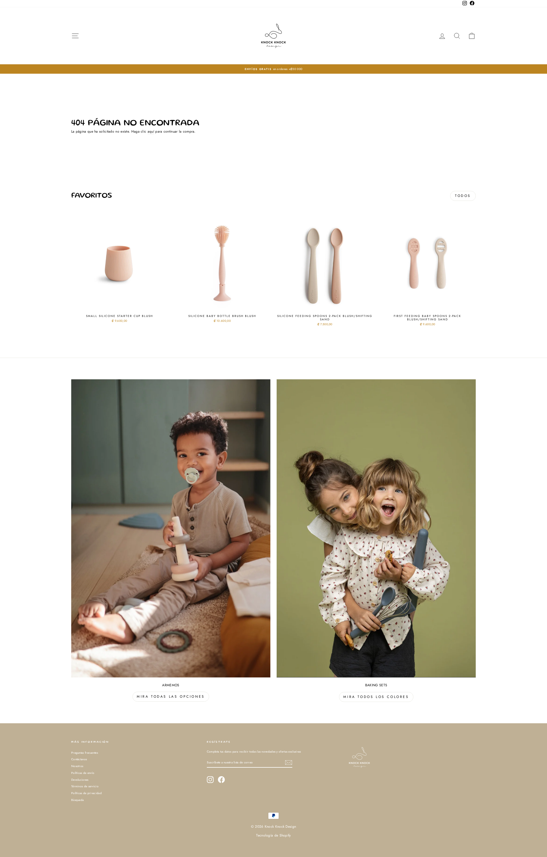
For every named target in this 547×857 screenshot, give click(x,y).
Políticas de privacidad (86, 793)
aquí (151, 131)
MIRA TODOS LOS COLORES (376, 696)
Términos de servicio (85, 786)
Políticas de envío (82, 773)
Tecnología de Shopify (273, 835)
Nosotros (77, 766)
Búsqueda (77, 800)
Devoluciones (80, 780)
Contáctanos (79, 759)
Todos (463, 195)
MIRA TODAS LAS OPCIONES (171, 696)
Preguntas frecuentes (84, 753)
